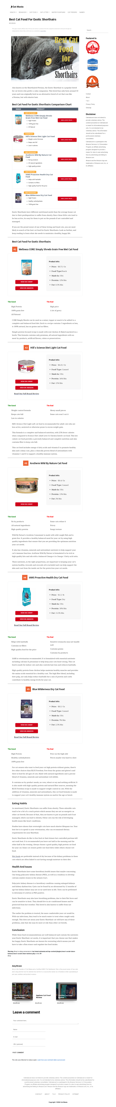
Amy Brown (17, 966)
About (88, 97)
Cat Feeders (72, 12)
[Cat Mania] (17, 7)
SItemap (88, 108)
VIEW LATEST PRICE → (67, 120)
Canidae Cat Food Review (65, 996)
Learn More (43, 31)
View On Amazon (26, 288)
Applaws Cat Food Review (43, 996)
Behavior (22, 12)
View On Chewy (27, 282)
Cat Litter (44, 12)
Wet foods (16, 856)
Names (82, 12)
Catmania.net (90, 142)
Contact (88, 94)
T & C (87, 101)
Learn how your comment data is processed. (51, 1060)
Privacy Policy (90, 104)
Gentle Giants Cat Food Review (21, 996)
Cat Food (33, 12)
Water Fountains (58, 12)
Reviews (12, 23)
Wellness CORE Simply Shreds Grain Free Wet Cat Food (39, 116)
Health (12, 12)
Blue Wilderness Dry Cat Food (39, 195)
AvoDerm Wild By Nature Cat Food (39, 156)
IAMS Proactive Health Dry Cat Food (39, 175)
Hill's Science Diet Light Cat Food (40, 136)
